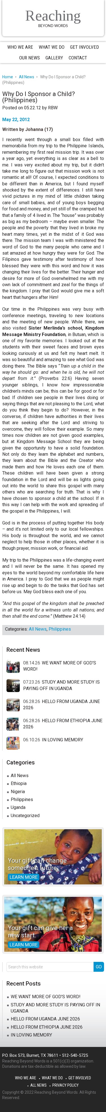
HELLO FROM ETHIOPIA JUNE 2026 (47, 1027)
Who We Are (25, 1078)
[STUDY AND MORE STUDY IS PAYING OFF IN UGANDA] (15, 686)
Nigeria (18, 791)
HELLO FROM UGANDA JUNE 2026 (45, 1019)
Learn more (24, 877)
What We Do (52, 1078)
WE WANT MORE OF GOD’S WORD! (46, 996)
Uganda (18, 807)
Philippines (60, 629)
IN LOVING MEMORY (62, 739)
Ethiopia (19, 783)
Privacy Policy (65, 1085)
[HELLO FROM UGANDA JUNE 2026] (15, 705)
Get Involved (79, 1078)
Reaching (53, 16)
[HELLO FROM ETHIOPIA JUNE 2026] (15, 724)
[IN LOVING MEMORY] (15, 743)
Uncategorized (25, 815)
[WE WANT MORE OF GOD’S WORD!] (15, 666)
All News (38, 629)
